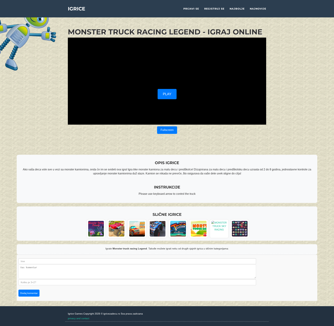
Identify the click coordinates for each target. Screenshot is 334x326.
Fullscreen (167, 129)
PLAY (167, 94)
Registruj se (214, 8)
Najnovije (258, 8)
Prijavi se (191, 8)
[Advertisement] (167, 62)
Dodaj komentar (29, 293)
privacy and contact (78, 318)
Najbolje (237, 8)
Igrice (76, 9)
